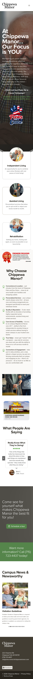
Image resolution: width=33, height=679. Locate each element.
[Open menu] (29, 5)
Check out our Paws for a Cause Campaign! (16, 92)
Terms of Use (8, 676)
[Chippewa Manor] (9, 5)
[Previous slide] (3, 385)
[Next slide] (29, 385)
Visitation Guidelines (12, 611)
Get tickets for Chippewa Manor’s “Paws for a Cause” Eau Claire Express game (16, 97)
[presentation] (15, 595)
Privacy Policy (26, 674)
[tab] (9, 626)
